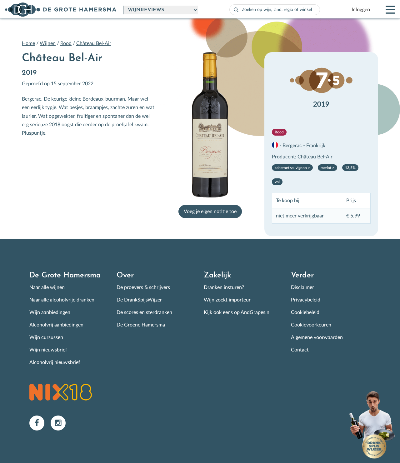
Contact (300, 349)
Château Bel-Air (93, 43)
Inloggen (361, 9)
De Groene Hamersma (141, 324)
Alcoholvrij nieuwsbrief (54, 362)
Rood (66, 43)
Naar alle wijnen (47, 287)
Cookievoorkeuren (311, 324)
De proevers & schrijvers (143, 287)
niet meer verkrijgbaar (300, 215)
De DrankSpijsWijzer (139, 299)
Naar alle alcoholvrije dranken (61, 299)
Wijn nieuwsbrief (48, 349)
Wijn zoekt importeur (227, 299)
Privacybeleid (305, 299)
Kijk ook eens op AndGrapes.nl (237, 312)
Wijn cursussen (46, 337)
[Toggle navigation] (385, 10)
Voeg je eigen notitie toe (210, 211)
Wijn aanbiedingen (49, 312)
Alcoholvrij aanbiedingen (56, 324)
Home (28, 43)
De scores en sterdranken (144, 312)
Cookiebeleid (305, 312)
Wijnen (48, 43)
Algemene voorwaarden (317, 337)
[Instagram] (61, 422)
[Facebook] (40, 422)
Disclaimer (302, 287)
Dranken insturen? (224, 287)
